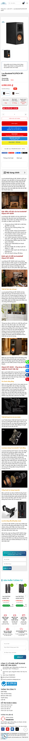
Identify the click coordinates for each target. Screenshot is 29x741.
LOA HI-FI (10, 8)
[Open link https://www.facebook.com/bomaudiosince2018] (4, 153)
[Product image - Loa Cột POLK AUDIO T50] (7, 588)
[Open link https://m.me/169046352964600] (27, 370)
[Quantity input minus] (3, 114)
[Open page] (3, 3)
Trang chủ (4, 8)
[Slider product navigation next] (25, 595)
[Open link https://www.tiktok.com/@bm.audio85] (24, 153)
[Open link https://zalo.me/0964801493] (18, 153)
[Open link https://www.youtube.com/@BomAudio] (11, 153)
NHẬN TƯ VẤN (7, 568)
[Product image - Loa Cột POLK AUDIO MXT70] (21, 588)
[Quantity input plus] (25, 114)
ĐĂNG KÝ (20, 657)
